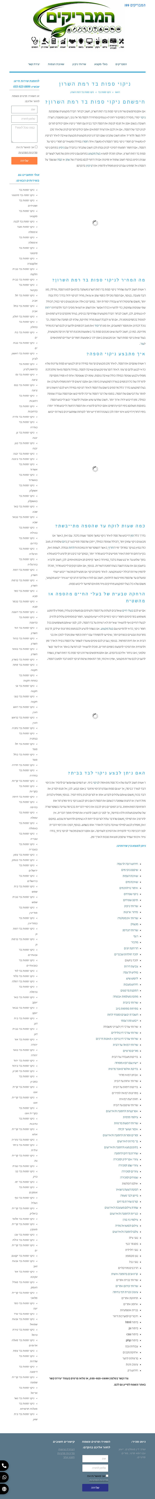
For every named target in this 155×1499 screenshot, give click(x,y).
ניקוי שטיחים (131, 894)
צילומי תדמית (130, 1117)
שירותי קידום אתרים (127, 1286)
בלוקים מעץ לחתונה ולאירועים (121, 1147)
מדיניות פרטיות (66, 1453)
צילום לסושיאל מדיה (126, 1226)
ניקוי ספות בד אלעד (23, 1218)
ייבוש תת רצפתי (129, 1021)
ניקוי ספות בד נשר (24, 1398)
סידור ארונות (131, 912)
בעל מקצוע (94, 154)
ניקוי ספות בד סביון (23, 1071)
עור (142, 344)
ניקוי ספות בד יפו (24, 1181)
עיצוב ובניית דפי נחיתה (125, 1292)
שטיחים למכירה (129, 1178)
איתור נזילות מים (128, 888)
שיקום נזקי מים (129, 870)
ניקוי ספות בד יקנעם (23, 1255)
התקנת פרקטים (129, 991)
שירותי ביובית (130, 1003)
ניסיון (61, 148)
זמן (132, 536)
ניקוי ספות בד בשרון (23, 659)
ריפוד (98, 326)
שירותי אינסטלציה (128, 918)
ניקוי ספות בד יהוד (23, 1060)
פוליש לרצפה (130, 973)
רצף (135, 936)
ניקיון (89, 166)
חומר (85, 142)
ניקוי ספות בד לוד (24, 970)
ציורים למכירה (130, 1172)
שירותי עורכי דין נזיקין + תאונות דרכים (117, 1039)
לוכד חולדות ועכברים (126, 954)
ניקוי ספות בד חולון (23, 316)
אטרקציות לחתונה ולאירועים (122, 1111)
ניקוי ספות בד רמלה (23, 981)
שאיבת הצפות (130, 876)
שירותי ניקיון (131, 906)
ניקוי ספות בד (26, 189)
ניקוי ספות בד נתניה (23, 728)
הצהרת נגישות (66, 1449)
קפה (59, 160)
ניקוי (143, 117)
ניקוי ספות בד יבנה (23, 453)
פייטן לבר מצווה (129, 1196)
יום (63, 542)
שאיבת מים (132, 882)
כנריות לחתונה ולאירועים (124, 1214)
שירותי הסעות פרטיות (126, 1123)
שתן (68, 160)
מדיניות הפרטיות (28, 152)
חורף (111, 548)
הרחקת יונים (131, 948)
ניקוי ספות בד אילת (23, 1239)
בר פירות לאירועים (127, 1141)
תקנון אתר (69, 1457)
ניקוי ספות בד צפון (23, 854)
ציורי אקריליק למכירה (125, 1159)
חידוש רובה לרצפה (127, 864)
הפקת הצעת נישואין (127, 1190)
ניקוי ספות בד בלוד (23, 976)
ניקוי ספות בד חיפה (23, 796)
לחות (71, 548)
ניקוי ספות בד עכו (24, 1234)
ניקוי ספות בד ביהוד (23, 1065)
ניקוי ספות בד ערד (24, 1313)
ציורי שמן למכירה (128, 1166)
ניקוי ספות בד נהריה (23, 1139)
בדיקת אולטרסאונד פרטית (123, 1069)
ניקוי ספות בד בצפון (23, 859)
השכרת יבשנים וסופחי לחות (122, 1015)
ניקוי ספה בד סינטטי (23, 195)
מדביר (134, 942)
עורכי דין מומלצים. (135, 1449)
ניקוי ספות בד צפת (23, 1350)
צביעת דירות (131, 966)
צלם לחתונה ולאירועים (125, 1232)
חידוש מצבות (131, 985)
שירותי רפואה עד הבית (125, 1045)
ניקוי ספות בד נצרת (23, 1166)
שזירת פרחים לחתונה (126, 1153)
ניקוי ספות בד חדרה (23, 764)
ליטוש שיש (132, 979)
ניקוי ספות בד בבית (23, 279)
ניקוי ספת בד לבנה (23, 221)
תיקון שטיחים (130, 900)
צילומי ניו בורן (130, 1220)
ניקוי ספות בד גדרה (23, 416)
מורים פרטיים (130, 1051)
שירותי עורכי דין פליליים (124, 1033)
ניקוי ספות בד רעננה (23, 611)
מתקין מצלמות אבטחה (125, 997)
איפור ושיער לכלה (128, 1129)
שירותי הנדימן (130, 930)
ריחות (48, 308)
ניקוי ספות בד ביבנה (23, 458)
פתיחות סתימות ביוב (127, 1009)
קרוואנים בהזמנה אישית (124, 1274)
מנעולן (134, 924)
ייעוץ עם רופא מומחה (126, 1063)
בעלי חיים (127, 611)
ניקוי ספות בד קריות (23, 780)
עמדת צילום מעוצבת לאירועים (121, 1208)
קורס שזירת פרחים (127, 1202)
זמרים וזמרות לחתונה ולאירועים (120, 1135)
